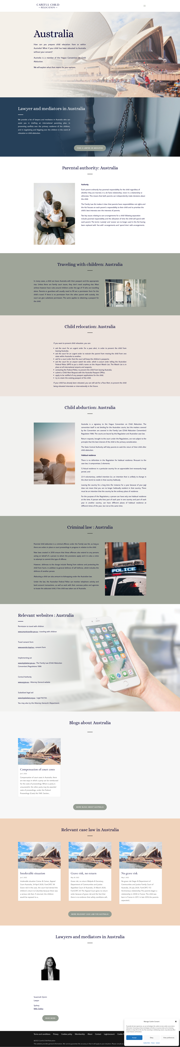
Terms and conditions (42, 1034)
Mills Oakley (38, 1008)
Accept (134, 1038)
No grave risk (129, 873)
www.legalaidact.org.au (26, 698)
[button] (176, 1021)
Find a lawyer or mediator (90, 148)
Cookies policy (66, 1034)
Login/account (109, 1034)
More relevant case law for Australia (90, 914)
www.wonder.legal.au (26, 647)
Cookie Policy (146, 1042)
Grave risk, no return (83, 873)
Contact (158, 1042)
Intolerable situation (32, 873)
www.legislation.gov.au (26, 663)
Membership (80, 1034)
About (90, 1034)
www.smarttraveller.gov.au (28, 631)
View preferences (168, 1038)
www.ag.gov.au (23, 682)
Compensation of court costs (37, 769)
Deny (151, 1038)
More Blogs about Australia (90, 807)
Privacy (153, 1042)
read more (50, 1018)
